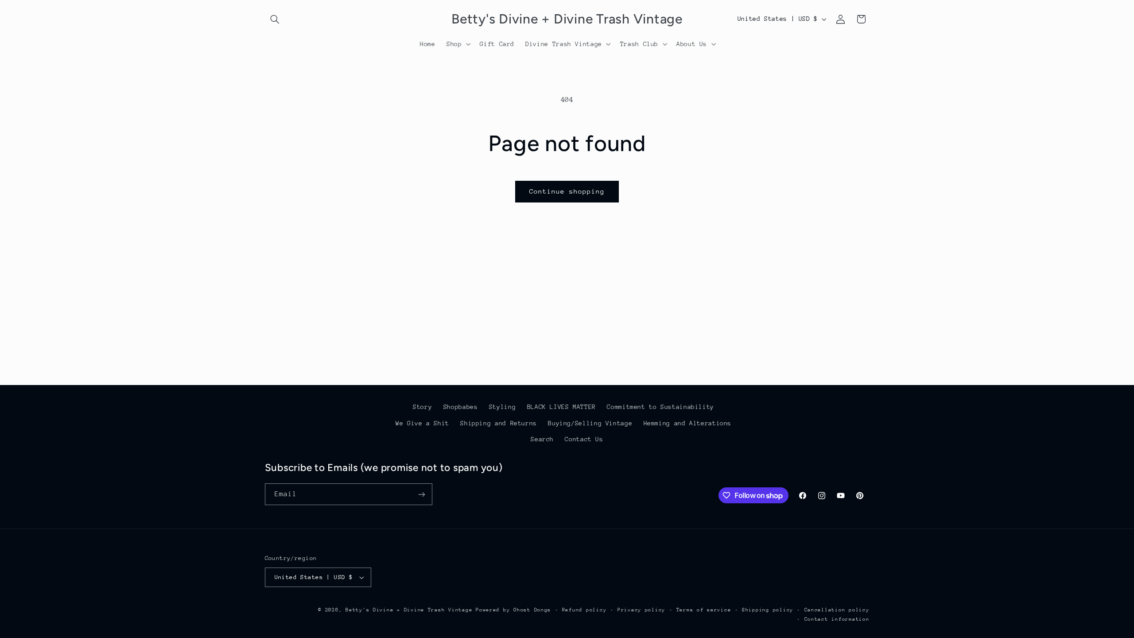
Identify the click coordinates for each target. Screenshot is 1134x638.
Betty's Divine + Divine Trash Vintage (409, 610)
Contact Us (584, 439)
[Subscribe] (421, 494)
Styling (502, 406)
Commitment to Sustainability (660, 406)
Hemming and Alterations (688, 423)
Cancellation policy (837, 610)
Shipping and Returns (498, 423)
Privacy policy (641, 610)
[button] (275, 19)
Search (542, 439)
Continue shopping (567, 191)
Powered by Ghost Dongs (513, 610)
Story (422, 406)
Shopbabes (460, 406)
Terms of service (703, 610)
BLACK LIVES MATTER (561, 406)
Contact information (837, 619)
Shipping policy (767, 610)
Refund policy (584, 610)
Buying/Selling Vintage (590, 423)
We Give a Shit (422, 423)
